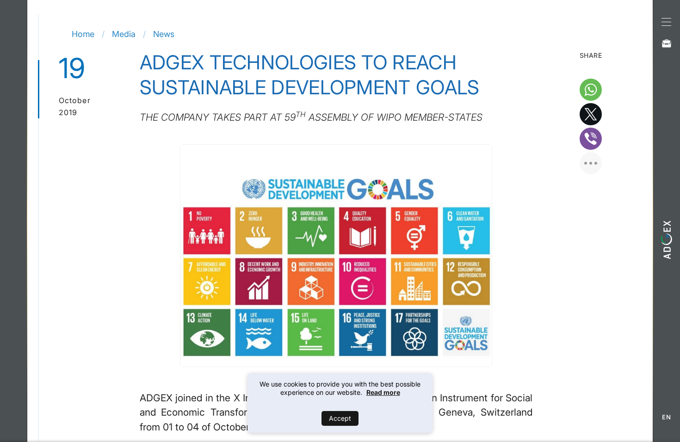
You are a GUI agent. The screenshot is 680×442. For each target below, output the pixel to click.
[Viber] (591, 139)
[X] (591, 114)
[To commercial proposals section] (666, 43)
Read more (383, 392)
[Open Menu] (666, 21)
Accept (340, 418)
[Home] (666, 240)
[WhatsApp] (591, 90)
